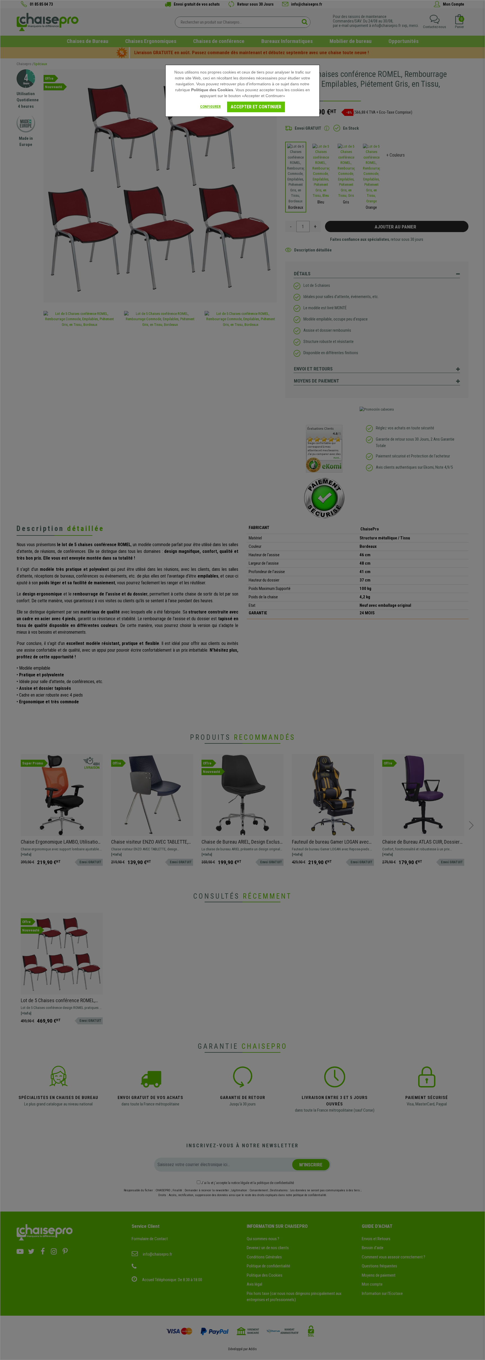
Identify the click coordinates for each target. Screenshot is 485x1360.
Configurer (210, 106)
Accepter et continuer (256, 106)
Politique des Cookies (212, 90)
